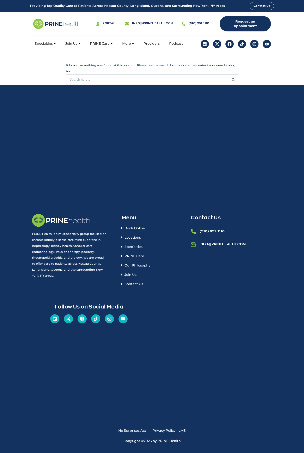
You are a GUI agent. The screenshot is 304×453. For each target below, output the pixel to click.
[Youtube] (267, 44)
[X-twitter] (217, 44)
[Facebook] (229, 44)
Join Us (71, 43)
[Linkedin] (205, 44)
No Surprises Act (132, 431)
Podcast (176, 43)
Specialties (44, 43)
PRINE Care (100, 43)
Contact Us (133, 284)
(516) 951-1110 (199, 23)
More (126, 43)
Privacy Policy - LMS (169, 431)
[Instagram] (254, 44)
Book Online (134, 228)
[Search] (233, 79)
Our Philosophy (137, 265)
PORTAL (109, 23)
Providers (152, 43)
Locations (132, 237)
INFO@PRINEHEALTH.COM (152, 23)
